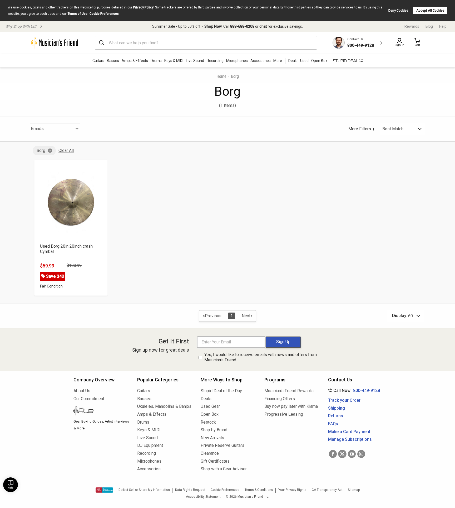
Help (443, 26)
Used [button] (304, 61)
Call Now (353, 390)
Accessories (260, 61)
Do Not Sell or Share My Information (144, 490)
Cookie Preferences (104, 14)
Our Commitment (88, 398)
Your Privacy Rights (292, 490)
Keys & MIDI (173, 61)
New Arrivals (212, 437)
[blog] (101, 411)
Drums (156, 61)
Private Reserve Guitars (222, 445)
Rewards (411, 26)
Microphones (237, 61)
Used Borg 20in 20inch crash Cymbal (66, 249)
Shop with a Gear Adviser (224, 468)
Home (221, 76)
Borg (41, 150)
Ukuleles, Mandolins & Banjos (164, 406)
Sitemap (354, 490)
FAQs (333, 423)
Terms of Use (77, 14)
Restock (208, 422)
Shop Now (213, 26)
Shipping (336, 408)
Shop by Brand (214, 429)
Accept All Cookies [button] (430, 10)
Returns (335, 415)
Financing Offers (279, 398)
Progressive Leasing (283, 414)
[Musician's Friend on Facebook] (333, 454)
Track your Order (344, 400)
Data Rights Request (190, 490)
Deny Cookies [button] (398, 10)
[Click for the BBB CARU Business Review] (104, 490)
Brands (37, 128)
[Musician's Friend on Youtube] (352, 454)
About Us (81, 390)
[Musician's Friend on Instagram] (361, 454)
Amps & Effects (135, 61)
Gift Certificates (215, 461)
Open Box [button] (319, 61)
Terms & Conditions (259, 490)
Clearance (210, 453)
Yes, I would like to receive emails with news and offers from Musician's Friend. (260, 357)
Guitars (98, 61)
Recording (215, 61)
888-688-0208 (242, 26)
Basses (113, 61)
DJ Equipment (150, 445)
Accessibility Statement (203, 497)
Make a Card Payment (349, 431)
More (277, 61)
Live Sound (195, 61)
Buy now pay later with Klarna (291, 406)
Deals (206, 398)
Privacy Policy (143, 7)
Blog (429, 26)
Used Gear (210, 406)
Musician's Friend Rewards (289, 390)
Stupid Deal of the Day (221, 390)
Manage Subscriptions (350, 439)
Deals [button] (293, 61)
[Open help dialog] (10, 484)
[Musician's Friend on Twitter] (342, 454)
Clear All (66, 150)
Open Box (210, 414)
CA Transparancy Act (327, 490)
